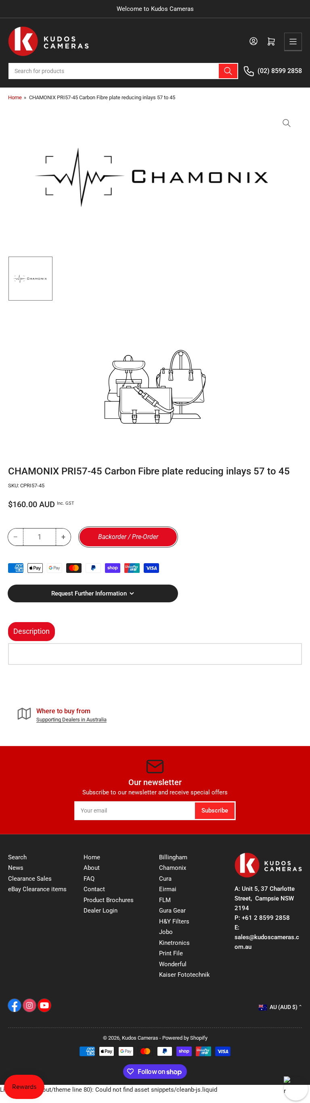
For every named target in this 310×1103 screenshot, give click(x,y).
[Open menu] (293, 41)
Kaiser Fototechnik (184, 974)
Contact (94, 889)
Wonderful (172, 964)
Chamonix (172, 867)
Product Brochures (109, 900)
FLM (165, 900)
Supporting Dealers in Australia (71, 720)
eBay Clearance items (37, 889)
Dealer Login (100, 910)
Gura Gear (172, 910)
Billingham (173, 857)
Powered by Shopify (184, 1038)
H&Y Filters (174, 921)
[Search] (228, 71)
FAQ (89, 878)
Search (17, 857)
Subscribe (214, 810)
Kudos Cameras (140, 1038)
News (15, 867)
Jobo (166, 932)
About (92, 867)
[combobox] (123, 71)
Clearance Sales (30, 878)
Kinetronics (174, 942)
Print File (171, 953)
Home (15, 97)
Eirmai (167, 889)
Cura (165, 878)
